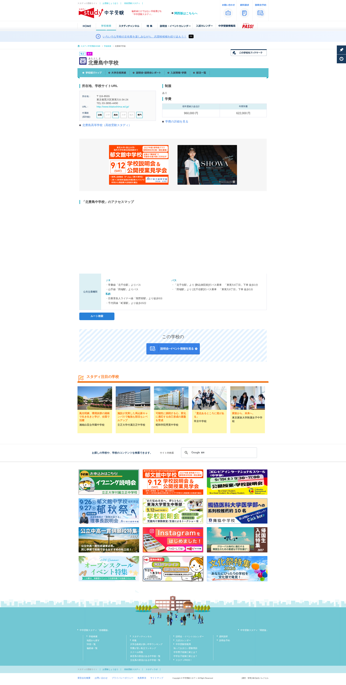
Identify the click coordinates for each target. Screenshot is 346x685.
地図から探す (93, 640)
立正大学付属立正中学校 (131, 424)
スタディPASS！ (184, 660)
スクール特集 (136, 652)
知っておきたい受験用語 (185, 648)
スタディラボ (152, 669)
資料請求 (223, 636)
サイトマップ (156, 678)
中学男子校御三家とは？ (185, 652)
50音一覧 (91, 644)
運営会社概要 (83, 678)
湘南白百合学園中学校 (92, 424)
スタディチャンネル (142, 636)
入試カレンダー (183, 640)
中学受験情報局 (183, 644)
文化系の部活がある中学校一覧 (145, 660)
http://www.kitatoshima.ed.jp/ (113, 106)
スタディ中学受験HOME (90, 46)
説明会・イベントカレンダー (190, 636)
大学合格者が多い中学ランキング (146, 644)
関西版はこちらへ (186, 13)
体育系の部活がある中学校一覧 (145, 656)
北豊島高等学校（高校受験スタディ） (106, 125)
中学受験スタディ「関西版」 (254, 630)
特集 (134, 640)
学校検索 (107, 46)
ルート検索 (97, 316)
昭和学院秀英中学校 (167, 424)
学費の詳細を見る (176, 121)
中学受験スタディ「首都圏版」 (95, 630)
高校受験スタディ (132, 3)
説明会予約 (224, 640)
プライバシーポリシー (122, 678)
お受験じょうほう (110, 3)
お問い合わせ (101, 678)
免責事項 (141, 678)
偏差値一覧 (92, 648)
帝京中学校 (200, 421)
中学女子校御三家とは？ (185, 656)
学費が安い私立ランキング (143, 648)
